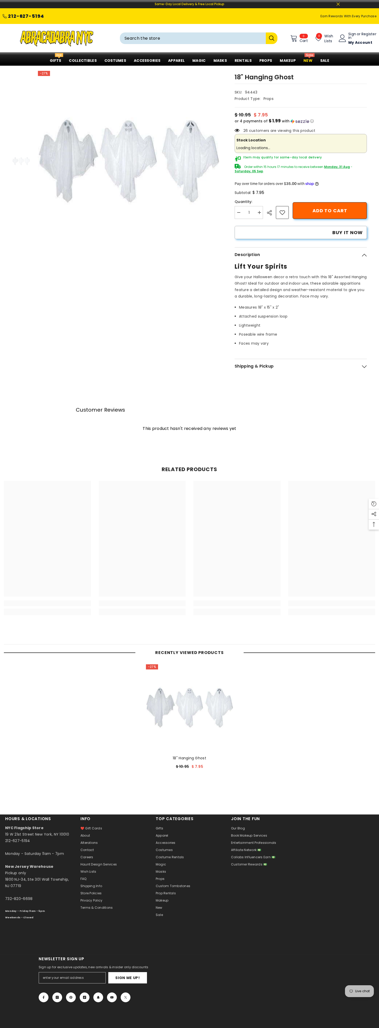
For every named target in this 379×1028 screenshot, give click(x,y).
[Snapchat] (98, 997)
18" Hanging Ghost (189, 758)
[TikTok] (84, 997)
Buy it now (347, 232)
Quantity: (243, 201)
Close (338, 4)
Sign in (352, 35)
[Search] (198, 38)
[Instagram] (57, 997)
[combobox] (193, 38)
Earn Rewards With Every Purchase (348, 16)
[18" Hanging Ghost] (189, 707)
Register (368, 34)
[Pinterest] (71, 997)
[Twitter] (125, 997)
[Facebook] (43, 997)
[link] (282, 212)
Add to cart (329, 210)
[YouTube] (112, 997)
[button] (301, 121)
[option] (128, 161)
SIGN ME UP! (127, 977)
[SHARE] (271, 213)
